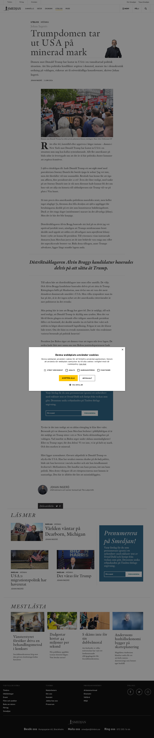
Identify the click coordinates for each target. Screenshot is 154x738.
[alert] (77, 369)
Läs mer (82, 364)
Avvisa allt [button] (87, 378)
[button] (77, 385)
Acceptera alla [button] (68, 378)
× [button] (122, 350)
